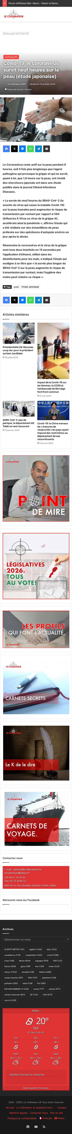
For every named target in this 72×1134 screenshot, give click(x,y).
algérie (35, 949)
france (10, 966)
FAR (57, 960)
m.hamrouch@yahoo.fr (16, 872)
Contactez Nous (39, 1112)
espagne (41, 960)
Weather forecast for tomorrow (27, 1074)
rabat (27, 983)
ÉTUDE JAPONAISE (30, 287)
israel (54, 966)
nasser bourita (13, 977)
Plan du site (56, 1112)
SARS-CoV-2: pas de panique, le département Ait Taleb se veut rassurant (18, 423)
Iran (39, 966)
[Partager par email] (46, 148)
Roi (41, 983)
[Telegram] (38, 148)
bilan (52, 949)
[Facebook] (6, 148)
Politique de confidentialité (22, 1118)
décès (24, 960)
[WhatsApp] (30, 148)
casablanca (12, 955)
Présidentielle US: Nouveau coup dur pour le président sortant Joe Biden (18, 350)
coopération (33, 955)
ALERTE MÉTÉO (14, 949)
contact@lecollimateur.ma (27, 869)
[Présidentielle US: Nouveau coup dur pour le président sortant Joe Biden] (19, 333)
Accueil (10, 33)
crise (9, 960)
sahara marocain (14, 994)
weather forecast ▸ (36, 1088)
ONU (33, 977)
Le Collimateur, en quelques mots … (35, 1107)
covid (16, 287)
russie (38, 989)
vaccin (10, 1000)
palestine (49, 977)
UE (34, 994)
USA (47, 994)
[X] (14, 148)
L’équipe (61, 1107)
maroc (10, 972)
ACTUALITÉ (22, 33)
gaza (25, 966)
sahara (54, 989)
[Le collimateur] (14, 14)
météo (45, 972)
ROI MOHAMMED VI (16, 989)
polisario (11, 983)
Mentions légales (18, 1112)
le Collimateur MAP (17, 84)
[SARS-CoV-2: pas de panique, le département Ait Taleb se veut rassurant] (19, 409)
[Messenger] (22, 148)
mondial (28, 972)
